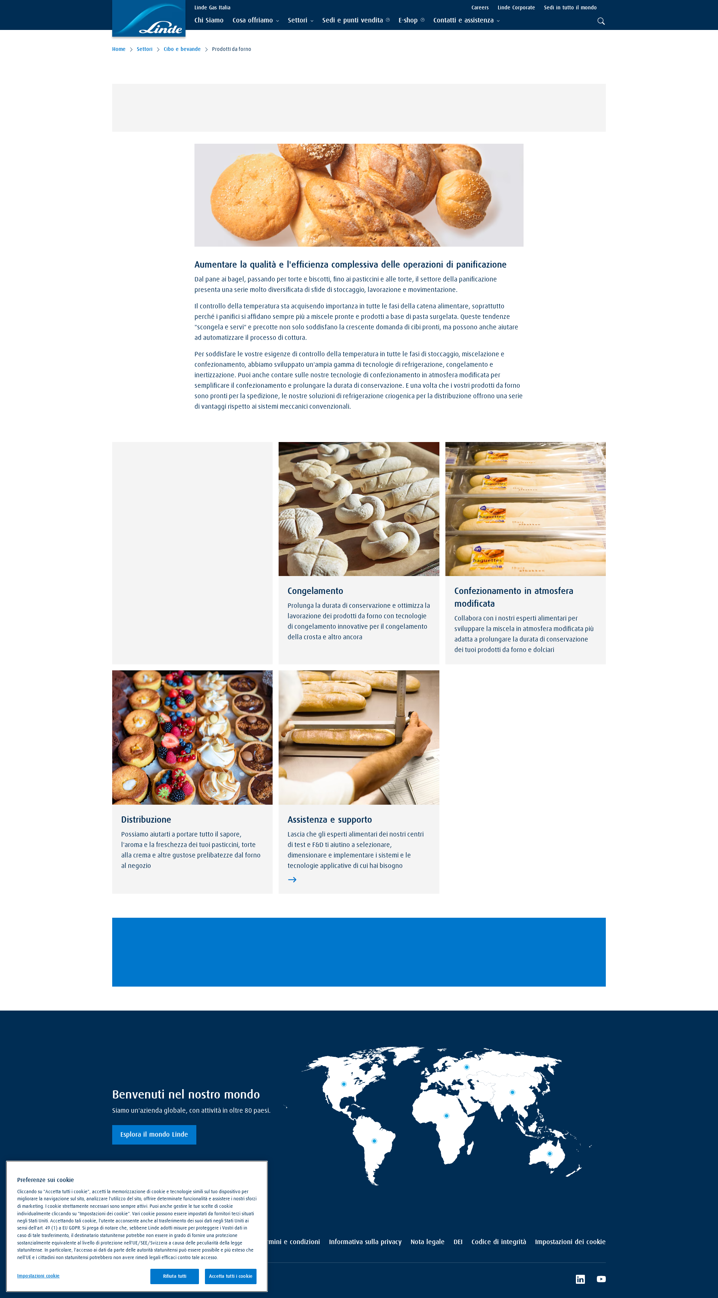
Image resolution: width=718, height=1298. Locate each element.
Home (119, 49)
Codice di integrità (499, 1242)
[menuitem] (209, 20)
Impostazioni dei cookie (570, 1242)
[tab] (256, 20)
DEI (458, 1242)
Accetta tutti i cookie (230, 1276)
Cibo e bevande (182, 49)
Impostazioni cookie (38, 1276)
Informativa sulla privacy (365, 1242)
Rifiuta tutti (175, 1276)
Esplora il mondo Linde (154, 1134)
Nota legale (428, 1242)
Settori (145, 49)
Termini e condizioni (290, 1242)
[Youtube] (601, 1280)
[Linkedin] (580, 1280)
